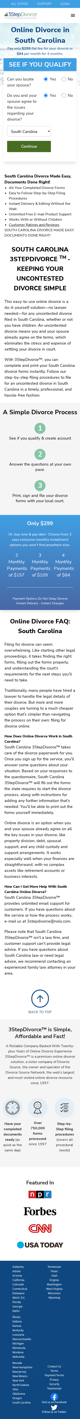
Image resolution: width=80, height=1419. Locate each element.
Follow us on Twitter (54, 1412)
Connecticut (19, 1289)
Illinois (16, 1317)
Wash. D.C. (19, 1298)
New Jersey (19, 1372)
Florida (16, 1302)
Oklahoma (18, 1394)
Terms (54, 1371)
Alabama (18, 1267)
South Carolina (21, 1402)
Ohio (15, 1389)
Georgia (17, 1306)
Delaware (18, 1293)
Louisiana (18, 1335)
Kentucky (18, 1330)
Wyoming (54, 1298)
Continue (29, 146)
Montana (18, 1352)
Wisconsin (54, 1293)
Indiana (17, 1321)
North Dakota (20, 1385)
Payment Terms (54, 1375)
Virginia (54, 1280)
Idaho (16, 1311)
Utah (54, 1275)
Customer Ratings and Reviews (34, 224)
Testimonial (54, 1388)
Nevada (17, 1363)
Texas (54, 1271)
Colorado (18, 1284)
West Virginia (54, 1289)
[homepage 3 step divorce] (37, 15)
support (44, 4)
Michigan (18, 1343)
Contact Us (54, 1366)
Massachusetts (21, 1339)
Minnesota (19, 1348)
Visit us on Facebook (54, 1402)
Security (54, 1384)
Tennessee (54, 1267)
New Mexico (20, 1376)
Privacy (54, 1380)
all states (19, 4)
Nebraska (18, 1357)
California (18, 1280)
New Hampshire (22, 1367)
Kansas (16, 1326)
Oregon (17, 1398)
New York (18, 1380)
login (64, 4)
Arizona (17, 1275)
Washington (54, 1284)
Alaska (16, 1271)
